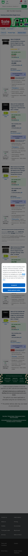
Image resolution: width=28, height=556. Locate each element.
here (23, 274)
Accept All (14, 285)
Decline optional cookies (14, 290)
